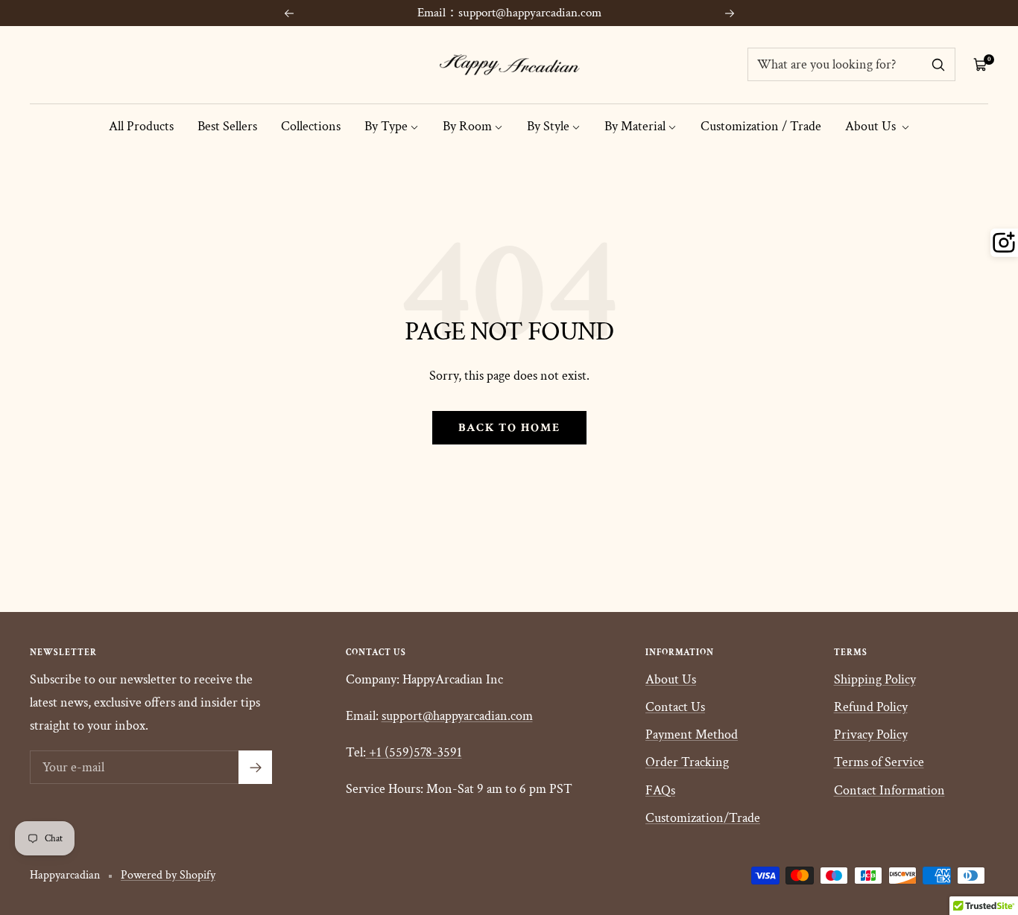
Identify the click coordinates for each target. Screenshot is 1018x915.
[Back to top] (955, 814)
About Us (872, 126)
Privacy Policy (871, 734)
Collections (311, 126)
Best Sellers (227, 126)
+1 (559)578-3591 (415, 752)
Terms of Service (879, 762)
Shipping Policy (875, 679)
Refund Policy (871, 706)
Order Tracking (687, 762)
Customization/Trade (702, 817)
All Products (141, 126)
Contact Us (675, 706)
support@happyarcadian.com (457, 715)
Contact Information (889, 790)
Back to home (509, 428)
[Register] (255, 767)
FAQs (660, 790)
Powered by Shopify (168, 875)
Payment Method (691, 734)
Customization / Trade (761, 126)
